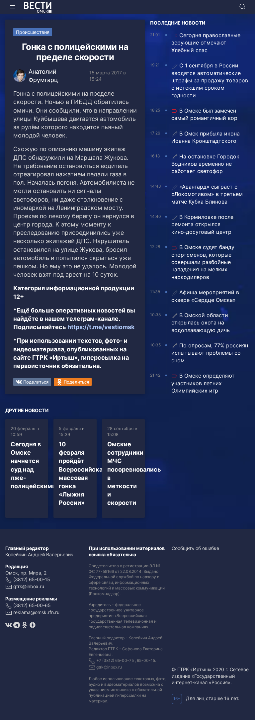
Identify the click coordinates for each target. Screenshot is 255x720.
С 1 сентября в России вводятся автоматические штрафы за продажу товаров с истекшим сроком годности (209, 80)
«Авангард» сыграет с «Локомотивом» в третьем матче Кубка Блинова (207, 194)
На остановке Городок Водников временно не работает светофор (205, 164)
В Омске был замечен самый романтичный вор (204, 114)
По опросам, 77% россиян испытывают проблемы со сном (209, 353)
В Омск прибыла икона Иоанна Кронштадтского (205, 137)
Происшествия (32, 32)
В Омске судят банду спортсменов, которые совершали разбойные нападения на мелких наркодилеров (202, 262)
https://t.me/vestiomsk (100, 326)
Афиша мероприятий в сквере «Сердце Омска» (205, 296)
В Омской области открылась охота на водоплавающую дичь (200, 322)
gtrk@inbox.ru (28, 586)
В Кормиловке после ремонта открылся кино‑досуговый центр (202, 224)
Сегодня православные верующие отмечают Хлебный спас (205, 42)
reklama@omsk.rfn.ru (36, 612)
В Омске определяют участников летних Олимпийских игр (203, 383)
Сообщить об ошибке (195, 548)
